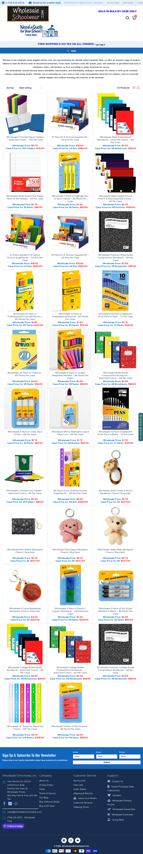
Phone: (122, 752)
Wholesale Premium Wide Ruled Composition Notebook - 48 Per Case (115, 257)
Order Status (79, 789)
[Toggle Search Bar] (127, 18)
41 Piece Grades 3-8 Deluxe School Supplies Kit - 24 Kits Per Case (25, 257)
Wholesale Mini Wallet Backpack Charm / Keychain (25, 551)
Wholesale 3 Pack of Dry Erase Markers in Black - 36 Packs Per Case (115, 611)
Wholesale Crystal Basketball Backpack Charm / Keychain (25, 610)
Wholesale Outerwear (122, 814)
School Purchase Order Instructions (121, 788)
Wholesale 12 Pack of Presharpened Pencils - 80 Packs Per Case (70, 316)
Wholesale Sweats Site (123, 809)
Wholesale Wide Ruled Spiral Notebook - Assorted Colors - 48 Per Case (115, 139)
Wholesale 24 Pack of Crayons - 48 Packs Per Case (25, 374)
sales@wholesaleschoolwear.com (22, 812)
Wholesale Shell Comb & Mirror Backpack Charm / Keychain (115, 492)
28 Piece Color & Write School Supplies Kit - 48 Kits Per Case (70, 492)
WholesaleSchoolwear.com (75, 846)
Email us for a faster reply (47, 3)
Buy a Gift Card (46, 806)
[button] (134, 18)
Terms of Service (47, 793)
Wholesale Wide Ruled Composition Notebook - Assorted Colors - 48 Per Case (115, 375)
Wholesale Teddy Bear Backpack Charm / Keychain (115, 551)
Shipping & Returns (83, 793)
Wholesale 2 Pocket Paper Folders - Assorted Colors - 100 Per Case (25, 138)
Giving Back (118, 820)
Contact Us (117, 781)
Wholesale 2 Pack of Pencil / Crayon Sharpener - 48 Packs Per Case (70, 611)
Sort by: (11, 88)
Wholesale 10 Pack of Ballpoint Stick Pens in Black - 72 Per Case (115, 433)
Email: (99, 752)
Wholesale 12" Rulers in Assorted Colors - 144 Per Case (25, 727)
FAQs (42, 789)
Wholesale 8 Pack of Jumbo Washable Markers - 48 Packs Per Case (70, 375)
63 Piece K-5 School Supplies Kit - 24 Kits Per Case (70, 256)
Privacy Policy (46, 785)
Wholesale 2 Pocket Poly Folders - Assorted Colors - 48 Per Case (25, 492)
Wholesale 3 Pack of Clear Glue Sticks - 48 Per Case (25, 433)
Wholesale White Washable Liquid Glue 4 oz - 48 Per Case (70, 433)
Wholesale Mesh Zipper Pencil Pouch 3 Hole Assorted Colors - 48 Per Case (115, 198)
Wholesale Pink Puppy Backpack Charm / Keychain (70, 551)
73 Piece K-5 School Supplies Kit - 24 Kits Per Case (70, 138)
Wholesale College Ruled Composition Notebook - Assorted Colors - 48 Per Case (70, 670)
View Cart (78, 785)
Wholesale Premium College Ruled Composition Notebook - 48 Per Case (115, 670)
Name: (76, 752)
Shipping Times (81, 807)
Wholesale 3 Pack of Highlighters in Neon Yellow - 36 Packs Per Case (70, 198)
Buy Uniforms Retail (49, 802)
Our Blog (43, 797)
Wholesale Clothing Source (119, 802)
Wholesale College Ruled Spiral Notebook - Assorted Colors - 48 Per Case (25, 670)
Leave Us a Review (87, 798)
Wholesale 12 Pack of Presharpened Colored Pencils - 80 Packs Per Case (25, 316)
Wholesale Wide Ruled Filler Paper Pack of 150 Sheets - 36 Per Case (25, 197)
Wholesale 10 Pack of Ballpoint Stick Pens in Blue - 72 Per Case (115, 315)
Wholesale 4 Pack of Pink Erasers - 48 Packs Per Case (70, 727)
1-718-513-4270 (14, 3)
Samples (116, 795)
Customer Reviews (82, 802)
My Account (79, 780)
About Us (43, 780)
